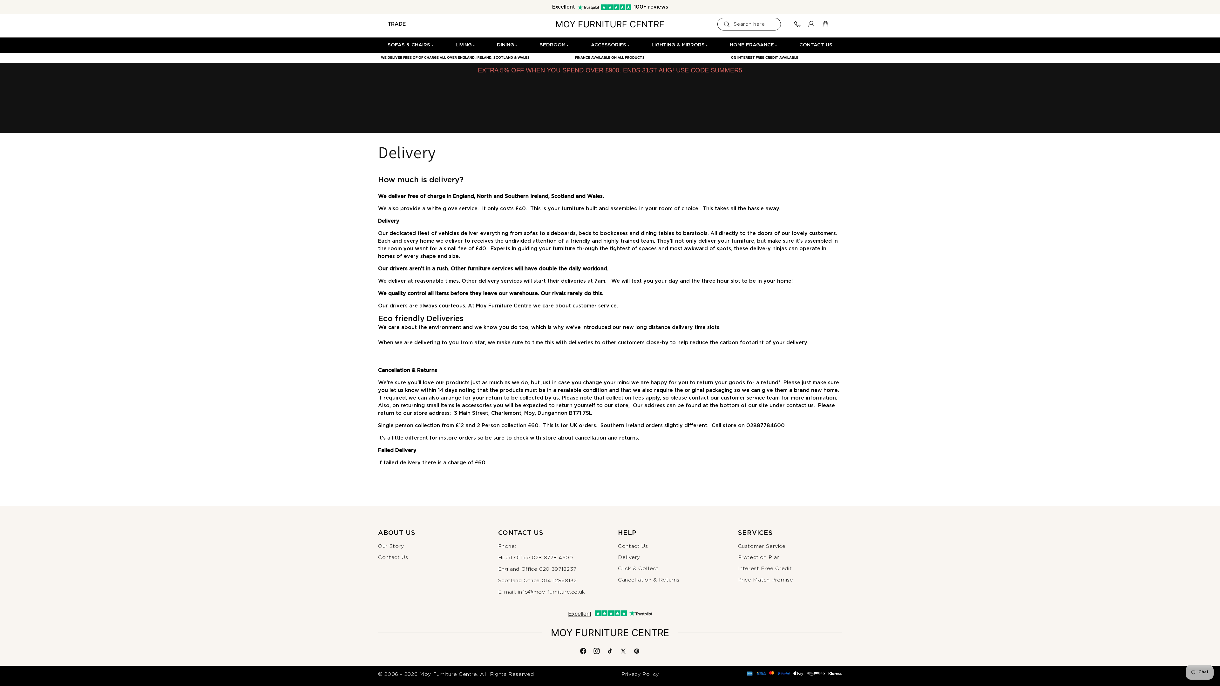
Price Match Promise (765, 579)
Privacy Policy (640, 674)
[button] (411, 45)
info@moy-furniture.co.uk (551, 592)
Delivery (629, 557)
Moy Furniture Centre (448, 674)
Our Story (391, 546)
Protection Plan (759, 557)
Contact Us (393, 557)
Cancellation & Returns (649, 579)
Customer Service (762, 546)
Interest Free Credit (765, 568)
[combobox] (749, 24)
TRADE (397, 24)
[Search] (726, 24)
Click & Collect (638, 568)
